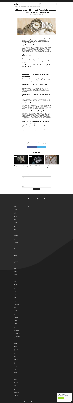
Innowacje (15, 272)
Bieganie (15, 226)
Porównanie (15, 334)
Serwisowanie (16, 349)
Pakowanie (15, 320)
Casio (15, 232)
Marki (15, 298)
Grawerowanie (16, 267)
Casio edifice (16, 233)
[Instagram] (28, 206)
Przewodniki (15, 343)
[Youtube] (29, 206)
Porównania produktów (17, 333)
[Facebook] (25, 206)
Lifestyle (15, 291)
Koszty (15, 288)
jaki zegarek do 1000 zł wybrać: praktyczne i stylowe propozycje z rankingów (50, 166)
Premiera (15, 337)
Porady (15, 327)
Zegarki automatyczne (17, 391)
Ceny (15, 238)
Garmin (15, 265)
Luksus (15, 294)
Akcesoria (15, 206)
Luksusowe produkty (16, 295)
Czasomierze (16, 242)
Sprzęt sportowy (16, 359)
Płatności (15, 323)
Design (15, 246)
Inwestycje (15, 278)
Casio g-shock (16, 235)
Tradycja (15, 369)
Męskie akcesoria (16, 304)
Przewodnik (15, 342)
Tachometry (15, 365)
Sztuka (15, 363)
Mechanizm (15, 301)
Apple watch (15, 222)
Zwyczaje (15, 396)
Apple (15, 219)
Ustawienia (15, 373)
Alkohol (15, 213)
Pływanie (15, 324)
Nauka (15, 311)
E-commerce (15, 252)
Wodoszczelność (16, 378)
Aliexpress (15, 212)
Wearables (15, 376)
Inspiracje (15, 274)
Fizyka (15, 259)
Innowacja (15, 271)
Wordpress (15, 379)
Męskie (15, 303)
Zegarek (15, 388)
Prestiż (15, 339)
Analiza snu (15, 216)
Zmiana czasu (16, 395)
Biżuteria (15, 229)
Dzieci (15, 251)
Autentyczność (16, 223)
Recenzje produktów (17, 347)
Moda (36, 14)
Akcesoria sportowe (16, 207)
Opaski (15, 316)
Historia (15, 268)
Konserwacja (15, 285)
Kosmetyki (15, 287)
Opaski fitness (16, 317)
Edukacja (15, 254)
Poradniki (15, 326)
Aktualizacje (15, 209)
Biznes (15, 228)
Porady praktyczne (16, 330)
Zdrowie (15, 386)
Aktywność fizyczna (16, 210)
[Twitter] (27, 206)
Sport (15, 356)
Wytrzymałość (16, 382)
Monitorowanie (16, 308)
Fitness (15, 258)
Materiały (15, 300)
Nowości (15, 313)
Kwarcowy (15, 290)
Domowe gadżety (16, 249)
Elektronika (15, 255)
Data (14, 245)
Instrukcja (15, 275)
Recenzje (15, 346)
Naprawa (15, 310)
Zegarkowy (32, 14)
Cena (15, 236)
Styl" (14, 362)
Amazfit (15, 215)
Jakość (15, 281)
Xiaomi (15, 383)
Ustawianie (15, 372)
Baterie (15, 225)
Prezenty (15, 340)
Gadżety (15, 264)
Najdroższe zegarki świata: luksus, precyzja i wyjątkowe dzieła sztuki (35, 166)
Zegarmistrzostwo (16, 392)
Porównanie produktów (17, 336)
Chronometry (16, 239)
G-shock (15, 262)
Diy (14, 248)
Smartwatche (15, 355)
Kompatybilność (16, 284)
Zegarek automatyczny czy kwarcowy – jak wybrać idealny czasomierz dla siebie (21, 166)
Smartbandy (15, 352)
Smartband (15, 350)
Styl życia (15, 360)
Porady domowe (16, 329)
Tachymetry (15, 366)
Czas (15, 241)
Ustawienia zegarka (16, 375)
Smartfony (15, 353)
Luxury (15, 297)
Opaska (15, 314)
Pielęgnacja (15, 321)
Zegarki (15, 389)
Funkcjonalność (16, 261)
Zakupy (15, 385)
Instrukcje (15, 277)
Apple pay (15, 220)
